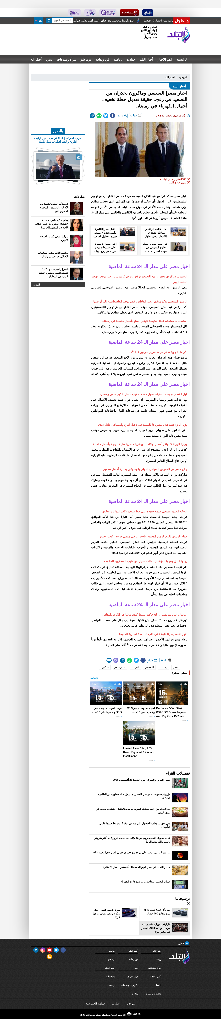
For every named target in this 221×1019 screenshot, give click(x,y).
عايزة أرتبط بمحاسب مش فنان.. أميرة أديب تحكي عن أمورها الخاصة (139, 20)
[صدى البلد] (178, 34)
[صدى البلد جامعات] (107, 12)
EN (40, 20)
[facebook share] (112, 115)
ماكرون (104, 667)
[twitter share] (105, 115)
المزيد (36, 284)
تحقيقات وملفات (153, 993)
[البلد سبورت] (129, 12)
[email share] (92, 115)
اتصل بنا (116, 1003)
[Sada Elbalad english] (74, 12)
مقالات (135, 993)
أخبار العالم (34, 59)
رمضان (163, 667)
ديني (49, 59)
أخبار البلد (146, 59)
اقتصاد (158, 985)
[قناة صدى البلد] (147, 12)
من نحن (131, 1003)
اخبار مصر (120, 667)
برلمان (112, 985)
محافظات (110, 976)
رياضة (118, 59)
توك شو (86, 59)
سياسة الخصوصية (95, 1003)
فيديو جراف (132, 976)
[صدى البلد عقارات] (90, 12)
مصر (175, 667)
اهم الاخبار (165, 59)
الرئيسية (182, 59)
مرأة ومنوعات (66, 59)
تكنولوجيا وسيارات (129, 985)
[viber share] (115, 660)
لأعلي (181, 943)
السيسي (149, 667)
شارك (121, 115)
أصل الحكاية (155, 976)
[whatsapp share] (99, 115)
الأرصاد (135, 667)
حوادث (130, 59)
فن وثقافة (102, 59)
